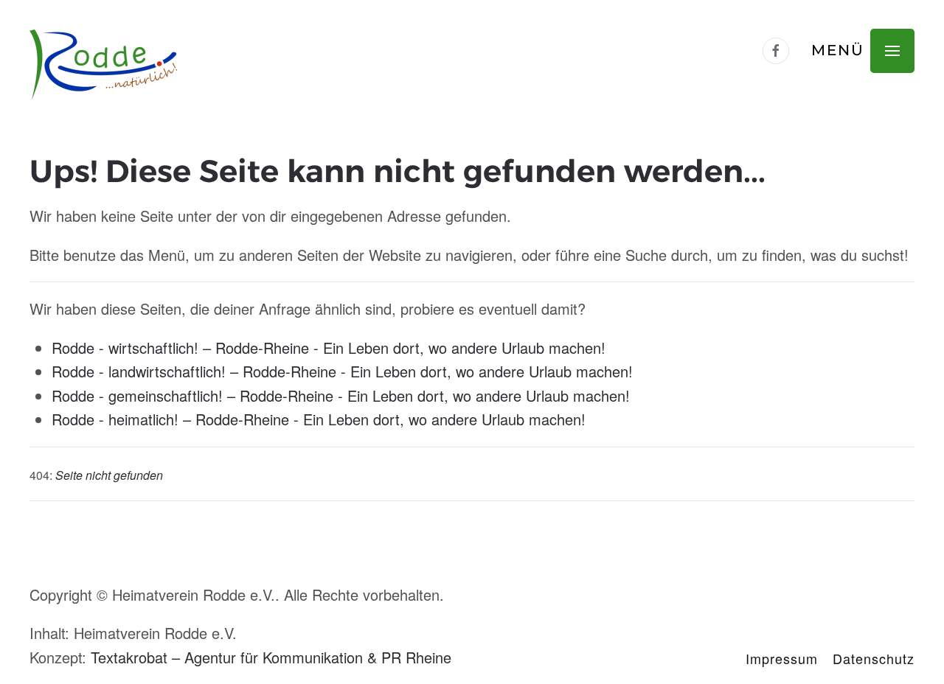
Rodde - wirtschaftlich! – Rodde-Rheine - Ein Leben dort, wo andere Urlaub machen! (328, 347)
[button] (862, 50)
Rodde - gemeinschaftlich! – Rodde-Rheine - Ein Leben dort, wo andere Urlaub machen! (341, 395)
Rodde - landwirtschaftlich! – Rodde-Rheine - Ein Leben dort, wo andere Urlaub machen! (342, 371)
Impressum (782, 658)
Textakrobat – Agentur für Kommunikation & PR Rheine (271, 657)
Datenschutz (873, 658)
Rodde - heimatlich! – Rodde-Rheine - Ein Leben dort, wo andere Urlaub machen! (319, 419)
